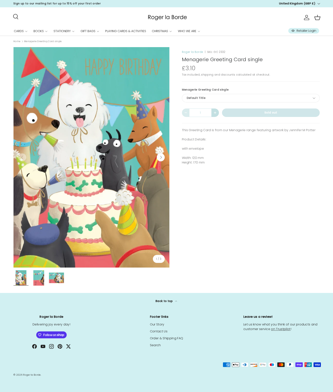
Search (155, 345)
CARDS (19, 31)
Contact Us (158, 331)
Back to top (165, 301)
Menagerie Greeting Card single (43, 41)
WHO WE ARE (187, 31)
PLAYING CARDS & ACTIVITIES (125, 31)
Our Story (157, 324)
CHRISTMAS (160, 31)
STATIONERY (62, 31)
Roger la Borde (192, 52)
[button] (317, 17)
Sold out (270, 112)
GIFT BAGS (88, 31)
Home (16, 41)
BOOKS (39, 31)
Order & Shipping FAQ (166, 338)
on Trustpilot (280, 329)
